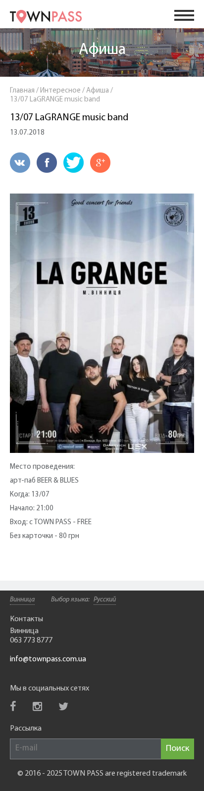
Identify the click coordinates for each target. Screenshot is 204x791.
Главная (22, 91)
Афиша (102, 50)
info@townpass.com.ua (48, 659)
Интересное (60, 91)
